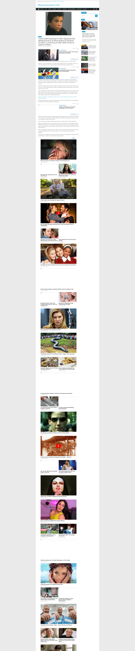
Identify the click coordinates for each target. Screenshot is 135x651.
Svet (46, 9)
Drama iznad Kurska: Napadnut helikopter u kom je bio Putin (59, 1)
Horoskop (54, 9)
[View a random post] (96, 9)
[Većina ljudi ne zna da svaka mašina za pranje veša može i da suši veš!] (89, 22)
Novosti (42, 9)
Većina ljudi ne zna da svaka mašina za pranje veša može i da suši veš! (88, 35)
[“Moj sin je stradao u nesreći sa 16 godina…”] (84, 63)
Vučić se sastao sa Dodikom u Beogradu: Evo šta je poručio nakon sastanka (92, 71)
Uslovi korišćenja (71, 9)
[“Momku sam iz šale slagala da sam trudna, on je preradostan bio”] (84, 44)
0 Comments (51, 46)
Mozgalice (65, 9)
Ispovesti (59, 9)
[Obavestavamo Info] (38, 9)
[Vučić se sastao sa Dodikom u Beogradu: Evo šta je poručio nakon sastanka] (84, 69)
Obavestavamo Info (48, 5)
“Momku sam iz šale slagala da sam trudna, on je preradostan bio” (92, 46)
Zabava (49, 9)
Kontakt (85, 9)
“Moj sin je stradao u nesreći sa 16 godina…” (92, 65)
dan (46, 46)
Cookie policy (79, 9)
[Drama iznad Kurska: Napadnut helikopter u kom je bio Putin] (84, 50)
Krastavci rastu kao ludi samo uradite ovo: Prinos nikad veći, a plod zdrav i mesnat (93, 59)
